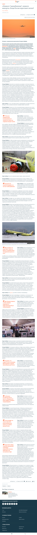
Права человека (21, 519)
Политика (4, 521)
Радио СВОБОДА (5, 10)
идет (15, 48)
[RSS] (16, 504)
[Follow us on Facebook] (8, 504)
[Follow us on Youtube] (3, 504)
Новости (3, 517)
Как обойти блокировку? (23, 510)
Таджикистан (4, 530)
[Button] (23, 14)
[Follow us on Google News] (14, 504)
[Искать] (25, 534)
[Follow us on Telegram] (10, 504)
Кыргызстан (4, 528)
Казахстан (4, 526)
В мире (3, 4)
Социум (20, 517)
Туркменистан (21, 526)
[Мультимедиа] (11, 534)
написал (7, 70)
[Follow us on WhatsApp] (12, 504)
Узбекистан (21, 528)
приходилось (4, 46)
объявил (14, 63)
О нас (3, 510)
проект (11, 292)
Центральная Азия (5, 519)
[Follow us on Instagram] (5, 504)
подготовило (18, 59)
